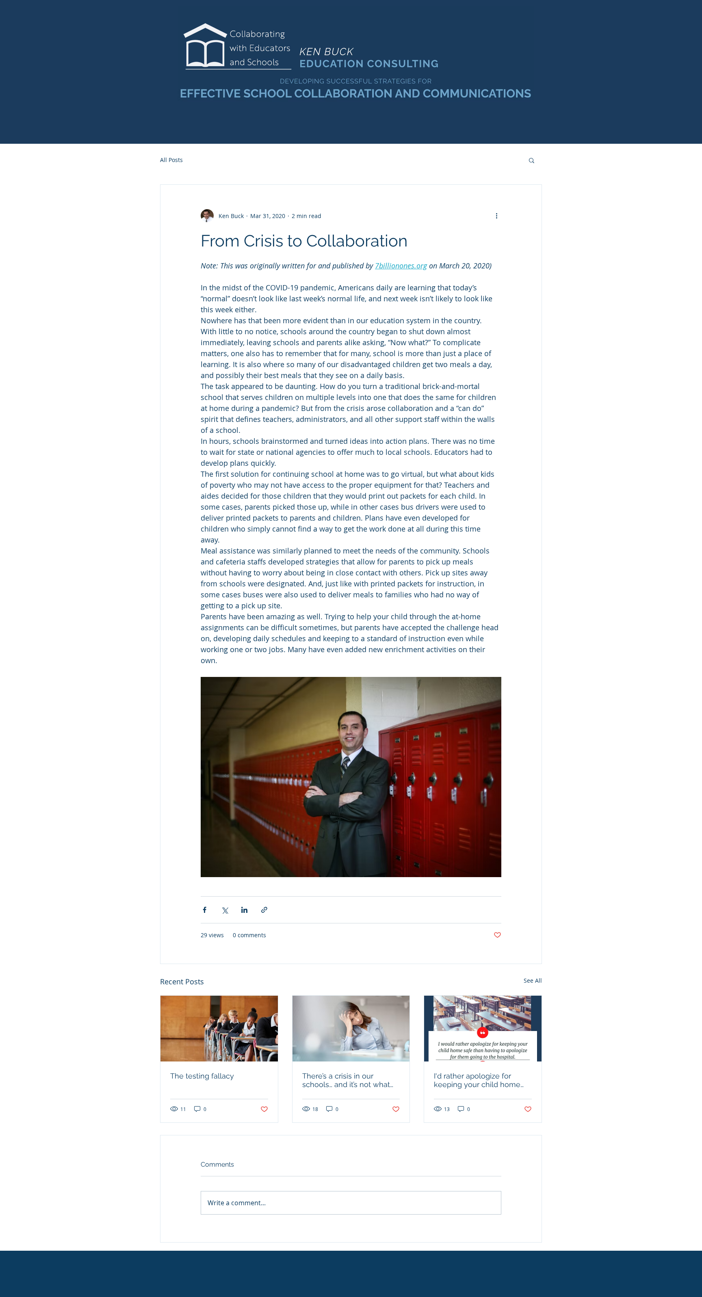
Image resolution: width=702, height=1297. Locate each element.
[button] (531, 160)
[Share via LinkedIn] (244, 910)
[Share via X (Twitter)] (224, 910)
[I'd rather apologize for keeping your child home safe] (483, 1028)
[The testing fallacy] (219, 1028)
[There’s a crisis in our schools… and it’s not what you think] (351, 1028)
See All (533, 980)
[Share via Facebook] (204, 910)
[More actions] (496, 215)
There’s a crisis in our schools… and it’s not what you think (346, 1080)
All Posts (171, 160)
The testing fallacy (202, 1076)
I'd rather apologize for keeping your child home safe (477, 1080)
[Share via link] (264, 910)
